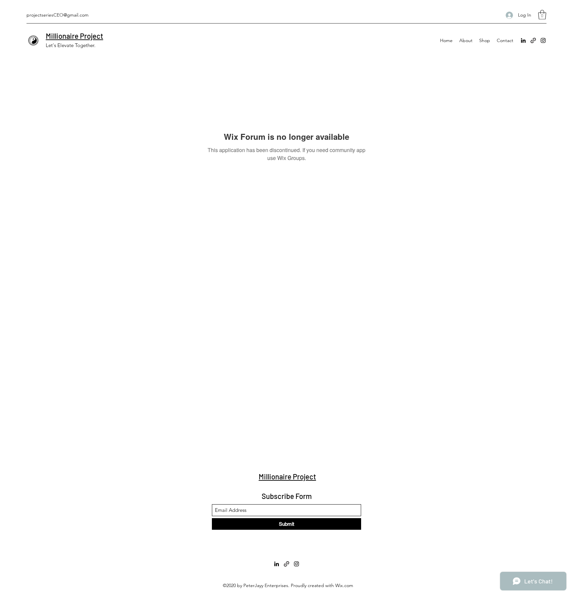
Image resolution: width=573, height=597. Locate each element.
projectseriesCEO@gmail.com (58, 15)
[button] (542, 15)
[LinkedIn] (523, 40)
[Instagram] (543, 40)
